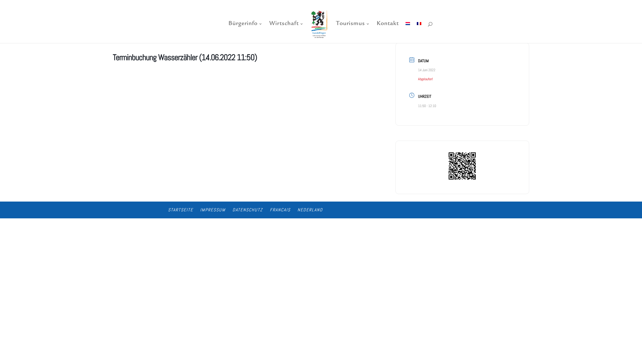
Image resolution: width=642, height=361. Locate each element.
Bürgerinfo (243, 24)
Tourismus (350, 24)
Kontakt (388, 24)
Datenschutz (247, 210)
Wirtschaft (284, 24)
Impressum (212, 210)
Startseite (180, 210)
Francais (280, 210)
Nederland (310, 210)
